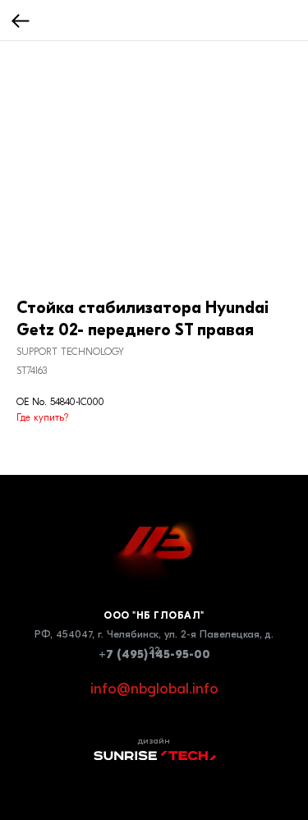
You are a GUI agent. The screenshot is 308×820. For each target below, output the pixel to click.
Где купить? (42, 417)
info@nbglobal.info (154, 689)
